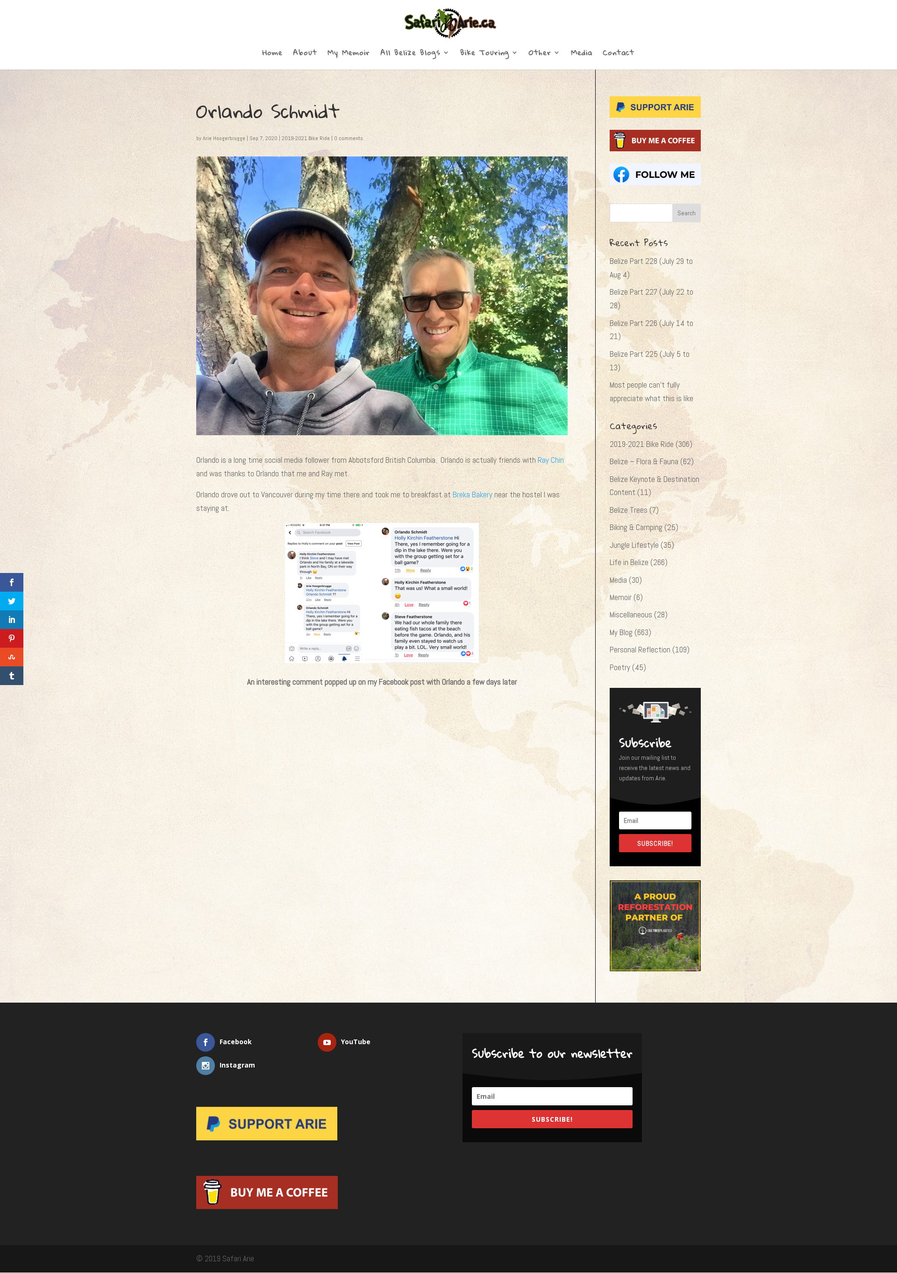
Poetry (620, 667)
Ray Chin (551, 460)
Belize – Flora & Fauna (644, 461)
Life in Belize (629, 562)
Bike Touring (484, 54)
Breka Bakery (472, 494)
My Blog (621, 632)
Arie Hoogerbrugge (224, 138)
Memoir (621, 597)
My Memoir (348, 54)
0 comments (348, 138)
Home (273, 54)
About (305, 54)
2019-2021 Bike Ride (306, 138)
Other (540, 54)
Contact (618, 54)
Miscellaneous (631, 614)
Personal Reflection (640, 649)
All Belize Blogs (410, 54)
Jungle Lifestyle (634, 545)
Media (581, 54)
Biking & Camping (636, 527)
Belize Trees (629, 510)
